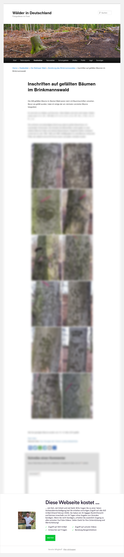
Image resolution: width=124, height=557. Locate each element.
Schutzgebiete (63, 60)
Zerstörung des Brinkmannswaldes (61, 68)
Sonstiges (99, 60)
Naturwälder (50, 60)
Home (14, 68)
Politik (83, 60)
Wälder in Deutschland (31, 12)
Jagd (91, 60)
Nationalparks (25, 60)
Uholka (74, 60)
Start (14, 60)
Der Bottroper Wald (38, 68)
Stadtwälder (38, 60)
